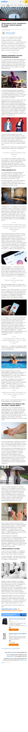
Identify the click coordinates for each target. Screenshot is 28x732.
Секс (10, 662)
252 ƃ (10, 627)
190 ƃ (10, 641)
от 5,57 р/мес (12, 642)
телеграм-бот (10, 656)
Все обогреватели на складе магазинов (10, 648)
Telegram (14, 652)
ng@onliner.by (23, 660)
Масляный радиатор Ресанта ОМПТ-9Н (17, 633)
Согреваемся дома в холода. (11, 609)
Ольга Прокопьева (7, 29)
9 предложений (14, 644)
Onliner (8, 662)
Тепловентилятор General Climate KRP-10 (17, 619)
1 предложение (14, 629)
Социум (2, 662)
